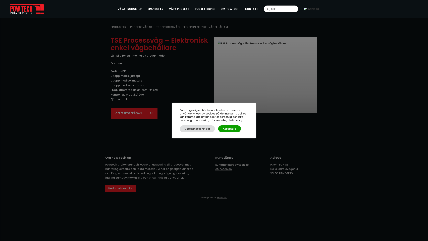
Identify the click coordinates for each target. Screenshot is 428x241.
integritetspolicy (231, 120)
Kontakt (251, 9)
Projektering (205, 9)
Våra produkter (130, 9)
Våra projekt (179, 9)
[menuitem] (311, 9)
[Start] (27, 9)
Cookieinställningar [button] (197, 129)
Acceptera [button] (229, 129)
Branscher (155, 9)
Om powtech (230, 9)
